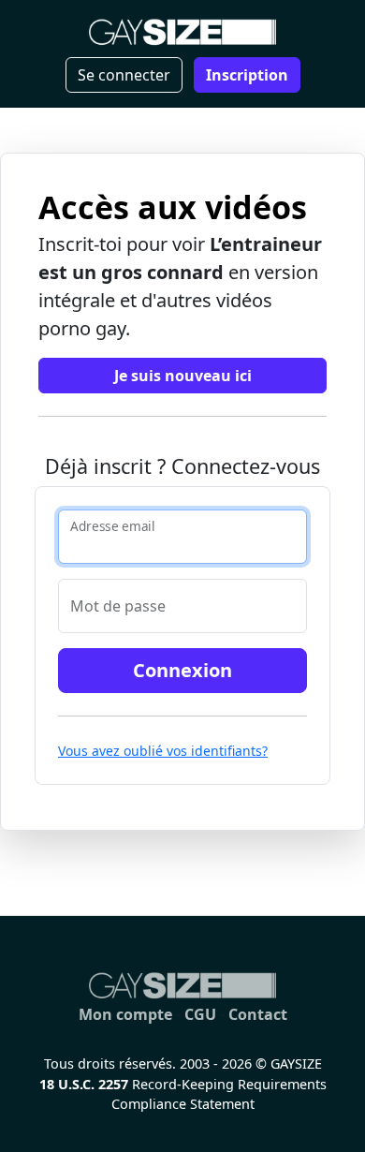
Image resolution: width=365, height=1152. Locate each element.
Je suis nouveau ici (183, 375)
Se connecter (124, 75)
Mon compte (125, 1014)
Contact (257, 1014)
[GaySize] (182, 985)
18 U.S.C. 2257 (83, 1084)
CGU (200, 1014)
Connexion (182, 670)
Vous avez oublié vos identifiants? (163, 751)
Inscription (247, 75)
